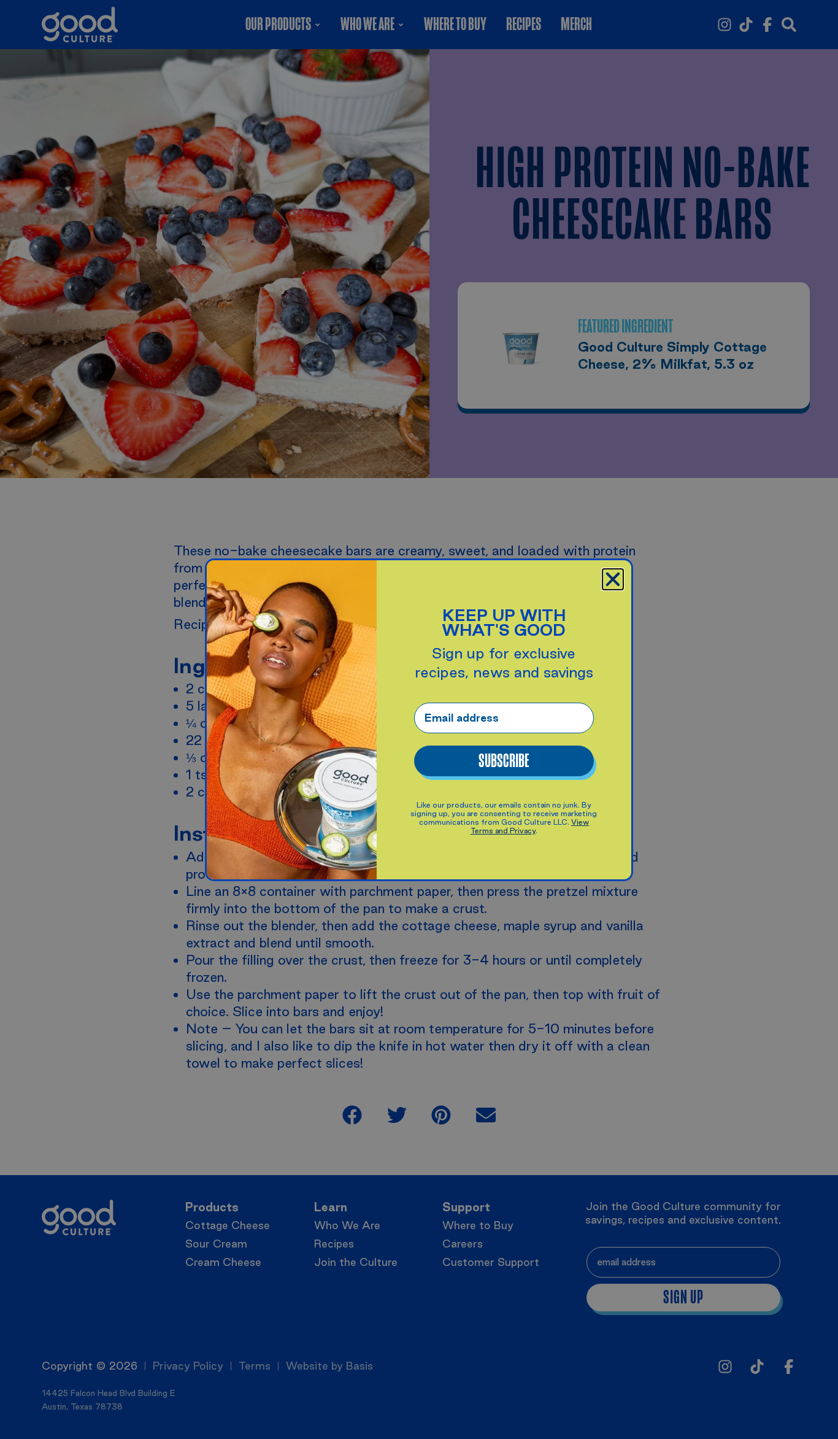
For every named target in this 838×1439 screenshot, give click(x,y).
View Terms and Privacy (530, 826)
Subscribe (504, 761)
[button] (613, 579)
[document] (419, 719)
